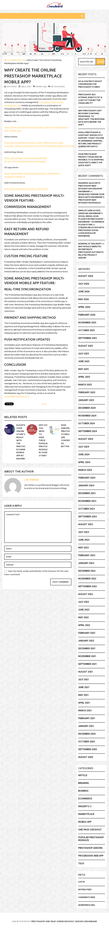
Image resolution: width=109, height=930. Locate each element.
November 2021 (87, 656)
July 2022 (83, 602)
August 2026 (85, 276)
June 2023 (83, 540)
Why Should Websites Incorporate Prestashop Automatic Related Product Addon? (91, 252)
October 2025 (86, 330)
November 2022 (87, 578)
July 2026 (83, 283)
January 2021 (86, 726)
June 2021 (83, 687)
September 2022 (87, 586)
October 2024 (86, 423)
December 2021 (87, 648)
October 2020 (86, 741)
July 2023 (83, 532)
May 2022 (83, 617)
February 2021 (86, 718)
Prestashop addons (90, 848)
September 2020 (87, 749)
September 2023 (87, 516)
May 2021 (83, 695)
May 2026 (83, 299)
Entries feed (85, 889)
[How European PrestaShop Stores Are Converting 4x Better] (54, 429)
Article (82, 775)
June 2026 (83, 291)
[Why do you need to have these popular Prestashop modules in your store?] (32, 429)
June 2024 (83, 454)
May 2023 (83, 547)
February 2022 (86, 633)
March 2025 (85, 384)
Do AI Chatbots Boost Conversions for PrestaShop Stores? (90, 84)
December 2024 (87, 408)
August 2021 (85, 671)
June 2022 (83, 609)
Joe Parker (11, 86)
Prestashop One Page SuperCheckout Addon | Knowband (64, 921)
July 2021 (83, 679)
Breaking (83, 783)
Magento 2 (84, 806)
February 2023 (86, 555)
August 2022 (85, 594)
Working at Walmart (89, 244)
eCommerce (85, 798)
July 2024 (83, 446)
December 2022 (87, 571)
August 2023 (85, 524)
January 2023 (86, 563)
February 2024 (86, 477)
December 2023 (87, 493)
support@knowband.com (16, 396)
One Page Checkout (90, 829)
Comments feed (86, 897)
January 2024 (86, 485)
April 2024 (84, 462)
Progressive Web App (90, 855)
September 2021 (87, 664)
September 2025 (87, 338)
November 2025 (87, 322)
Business (83, 790)
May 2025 (83, 369)
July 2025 (83, 353)
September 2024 (87, 431)
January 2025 (86, 400)
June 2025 (83, 361)
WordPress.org (86, 905)
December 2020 (87, 733)
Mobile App (41, 86)
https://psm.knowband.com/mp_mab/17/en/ (26, 189)
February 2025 (86, 392)
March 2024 (85, 470)
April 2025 (84, 377)
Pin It (44, 404)
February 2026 (86, 314)
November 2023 (87, 501)
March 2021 (85, 710)
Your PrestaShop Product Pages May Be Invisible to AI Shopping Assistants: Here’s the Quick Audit (91, 159)
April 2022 (84, 625)
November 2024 (87, 415)
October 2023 (86, 508)
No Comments (58, 86)
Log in (81, 882)
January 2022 (86, 640)
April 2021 (84, 702)
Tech (81, 863)
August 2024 (85, 439)
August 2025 (85, 346)
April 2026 (84, 307)
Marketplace (86, 814)
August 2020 (85, 757)
